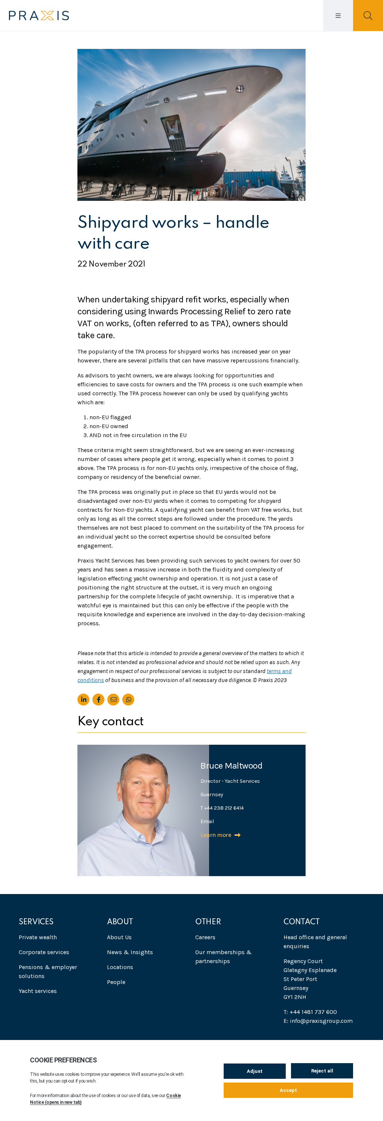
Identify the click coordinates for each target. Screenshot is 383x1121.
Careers (205, 937)
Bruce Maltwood (231, 765)
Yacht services (38, 990)
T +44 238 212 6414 (222, 808)
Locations (120, 967)
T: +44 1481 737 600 (310, 1011)
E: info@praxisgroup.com (318, 1020)
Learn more (215, 834)
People (116, 981)
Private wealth (38, 937)
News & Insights (130, 952)
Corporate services (44, 952)
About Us (119, 937)
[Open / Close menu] (338, 15)
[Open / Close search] (368, 15)
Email (207, 821)
